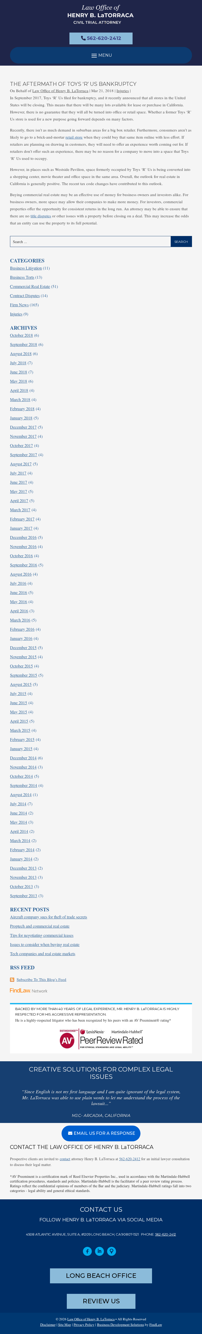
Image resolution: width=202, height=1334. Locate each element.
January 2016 (21, 638)
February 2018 (22, 408)
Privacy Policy (84, 1324)
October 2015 (21, 666)
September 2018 (23, 344)
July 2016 (18, 583)
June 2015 (18, 702)
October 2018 (21, 335)
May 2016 (18, 601)
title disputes (41, 215)
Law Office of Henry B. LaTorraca (60, 90)
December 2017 (23, 427)
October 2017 (21, 445)
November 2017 (23, 436)
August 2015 (21, 684)
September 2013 (23, 895)
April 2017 (19, 500)
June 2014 (18, 813)
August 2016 (21, 574)
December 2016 (23, 537)
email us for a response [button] (104, 1133)
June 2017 (18, 482)
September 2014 (23, 785)
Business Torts (22, 277)
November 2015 (23, 656)
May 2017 (18, 491)
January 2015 (21, 748)
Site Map (64, 1324)
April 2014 (19, 831)
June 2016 (18, 592)
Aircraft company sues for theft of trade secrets (48, 917)
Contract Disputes (25, 295)
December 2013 (23, 868)
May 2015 (18, 712)
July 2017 (18, 473)
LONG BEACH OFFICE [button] (101, 1275)
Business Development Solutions (120, 1324)
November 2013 (23, 877)
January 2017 (21, 528)
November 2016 (23, 546)
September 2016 (23, 565)
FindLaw (155, 1324)
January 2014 (21, 859)
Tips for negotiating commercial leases (41, 935)
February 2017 (22, 519)
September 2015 (23, 675)
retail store (74, 137)
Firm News (19, 304)
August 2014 (21, 794)
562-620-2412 (104, 38)
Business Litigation (26, 268)
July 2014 (18, 803)
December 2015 (23, 647)
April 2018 (19, 390)
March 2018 (20, 399)
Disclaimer (47, 1324)
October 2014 (21, 776)
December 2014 (23, 757)
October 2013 (21, 886)
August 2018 (21, 353)
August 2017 (21, 463)
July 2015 (18, 693)
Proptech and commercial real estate (39, 926)
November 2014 (23, 767)
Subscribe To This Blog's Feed (41, 979)
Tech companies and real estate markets (42, 953)
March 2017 (20, 509)
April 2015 (19, 721)
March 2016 (20, 620)
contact (65, 1158)
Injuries (123, 90)
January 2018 (21, 418)
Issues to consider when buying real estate (44, 944)
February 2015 (22, 739)
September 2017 (23, 454)
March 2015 (20, 730)
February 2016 (22, 629)
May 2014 (18, 822)
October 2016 (21, 555)
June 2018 (18, 372)
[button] (101, 55)
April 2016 (19, 610)
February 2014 (22, 849)
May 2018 (18, 381)
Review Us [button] (101, 1301)
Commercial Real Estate (30, 286)
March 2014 (20, 840)
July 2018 (18, 362)
